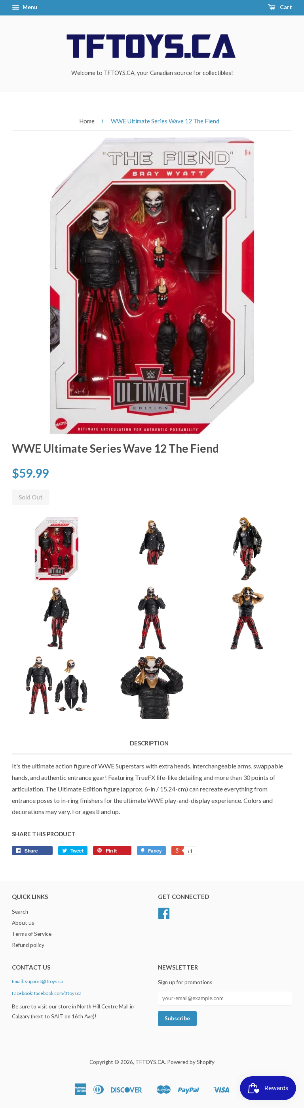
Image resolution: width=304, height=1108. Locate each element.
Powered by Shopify (191, 1062)
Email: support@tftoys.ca (37, 981)
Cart (285, 7)
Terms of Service (31, 934)
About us (23, 923)
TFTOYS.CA (150, 1062)
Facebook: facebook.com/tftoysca (47, 993)
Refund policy (28, 945)
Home (87, 121)
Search (20, 911)
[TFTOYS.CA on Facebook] (164, 916)
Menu (29, 7)
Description (149, 743)
